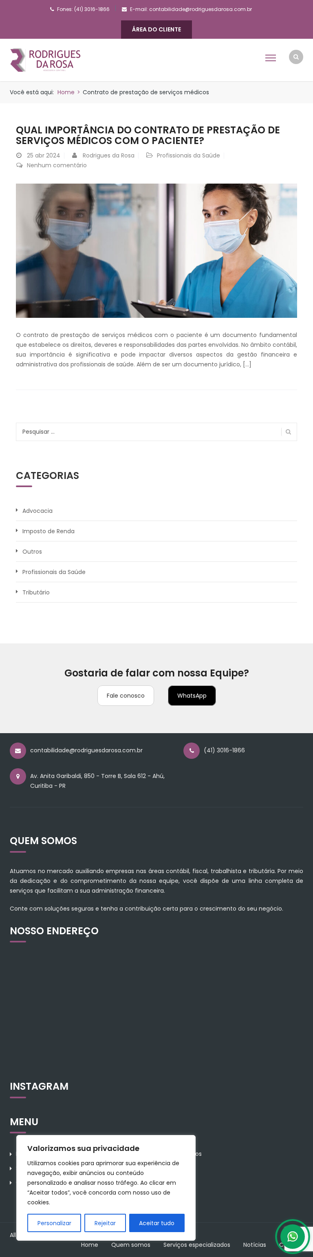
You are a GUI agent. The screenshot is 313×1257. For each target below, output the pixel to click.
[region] (106, 1188)
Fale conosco (126, 696)
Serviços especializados (196, 1245)
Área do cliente (156, 29)
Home (66, 92)
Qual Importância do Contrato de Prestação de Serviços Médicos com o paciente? (148, 135)
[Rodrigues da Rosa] (45, 59)
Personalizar (54, 1223)
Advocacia (37, 511)
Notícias (254, 1245)
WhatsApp (192, 696)
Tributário (36, 592)
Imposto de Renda (48, 531)
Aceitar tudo (156, 1223)
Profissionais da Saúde (188, 155)
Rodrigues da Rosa (108, 155)
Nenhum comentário (57, 165)
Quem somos (130, 1245)
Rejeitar (105, 1223)
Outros (32, 552)
